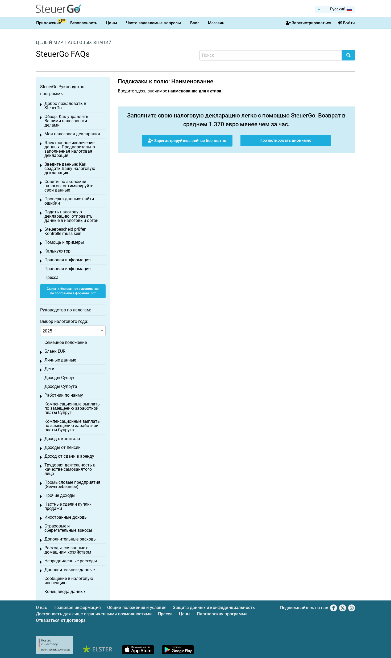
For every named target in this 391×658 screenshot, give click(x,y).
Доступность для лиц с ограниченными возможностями (94, 613)
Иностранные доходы (66, 517)
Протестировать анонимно (285, 140)
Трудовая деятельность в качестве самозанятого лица (69, 469)
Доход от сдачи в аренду (69, 456)
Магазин (216, 23)
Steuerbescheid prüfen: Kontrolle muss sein (66, 231)
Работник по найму (63, 395)
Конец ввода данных (65, 591)
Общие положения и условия (137, 607)
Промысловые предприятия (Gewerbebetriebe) (72, 484)
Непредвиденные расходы (70, 560)
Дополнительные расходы (70, 539)
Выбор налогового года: (64, 321)
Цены (111, 23)
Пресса (51, 277)
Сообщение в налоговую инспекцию (68, 580)
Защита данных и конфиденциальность (214, 607)
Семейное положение (65, 342)
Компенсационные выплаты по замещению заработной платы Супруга (72, 425)
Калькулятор (57, 251)
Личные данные (60, 360)
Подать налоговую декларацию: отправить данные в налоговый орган (71, 216)
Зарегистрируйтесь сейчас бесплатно (189, 140)
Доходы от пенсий (62, 447)
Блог (194, 23)
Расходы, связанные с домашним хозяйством (67, 550)
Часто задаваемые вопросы (153, 23)
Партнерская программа (222, 613)
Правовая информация (67, 259)
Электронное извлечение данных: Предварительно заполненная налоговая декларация (69, 149)
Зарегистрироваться (311, 23)
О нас (41, 607)
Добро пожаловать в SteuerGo (65, 105)
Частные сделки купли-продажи (67, 506)
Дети (49, 368)
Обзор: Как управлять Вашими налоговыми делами (66, 121)
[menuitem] (335, 9)
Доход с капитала (62, 438)
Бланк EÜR (54, 351)
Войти (349, 23)
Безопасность (83, 23)
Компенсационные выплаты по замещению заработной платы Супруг (72, 408)
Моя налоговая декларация (72, 133)
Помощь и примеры (64, 242)
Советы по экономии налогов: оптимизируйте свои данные (68, 186)
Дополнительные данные (69, 569)
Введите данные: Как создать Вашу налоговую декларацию (69, 168)
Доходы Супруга (60, 386)
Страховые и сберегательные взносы (68, 528)
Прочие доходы (59, 495)
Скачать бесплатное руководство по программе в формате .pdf (73, 291)
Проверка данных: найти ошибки (69, 201)
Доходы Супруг (59, 377)
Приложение (48, 23)
